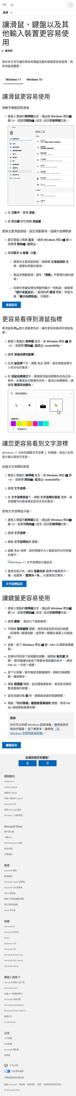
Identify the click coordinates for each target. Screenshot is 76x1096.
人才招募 (8, 1038)
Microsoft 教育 (10, 870)
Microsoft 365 (10, 804)
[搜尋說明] (12, 4)
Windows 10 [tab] (34, 79)
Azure (6, 937)
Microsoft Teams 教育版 (14, 882)
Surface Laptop (10, 787)
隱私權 (22, 1084)
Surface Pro (9, 781)
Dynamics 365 (10, 943)
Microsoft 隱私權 (11, 1049)
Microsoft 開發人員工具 (14, 982)
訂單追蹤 (8, 854)
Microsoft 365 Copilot (13, 960)
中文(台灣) (14, 1065)
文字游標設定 (14, 584)
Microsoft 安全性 (11, 932)
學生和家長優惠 (11, 904)
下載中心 (8, 837)
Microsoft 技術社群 (12, 999)
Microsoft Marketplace (14, 1005)
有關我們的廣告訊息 (52, 1084)
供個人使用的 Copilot (13, 798)
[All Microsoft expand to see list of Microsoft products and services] (4, 5)
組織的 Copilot (10, 792)
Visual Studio (10, 1022)
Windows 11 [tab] (13, 79)
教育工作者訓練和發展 (14, 898)
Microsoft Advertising (13, 954)
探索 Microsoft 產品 (12, 809)
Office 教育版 (10, 893)
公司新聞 (8, 1044)
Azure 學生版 (10, 910)
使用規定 (31, 1084)
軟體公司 (8, 1016)
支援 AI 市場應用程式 (13, 993)
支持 (6, 12)
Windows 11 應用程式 (13, 815)
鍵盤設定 (11, 745)
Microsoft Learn (11, 988)
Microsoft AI (9, 926)
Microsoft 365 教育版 (13, 887)
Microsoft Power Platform (15, 1010)
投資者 (7, 1055)
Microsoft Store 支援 (13, 843)
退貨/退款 (8, 848)
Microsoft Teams (11, 966)
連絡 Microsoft (10, 1084)
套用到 (8, 50)
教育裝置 (8, 876)
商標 (39, 1084)
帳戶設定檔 (9, 831)
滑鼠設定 (11, 305)
